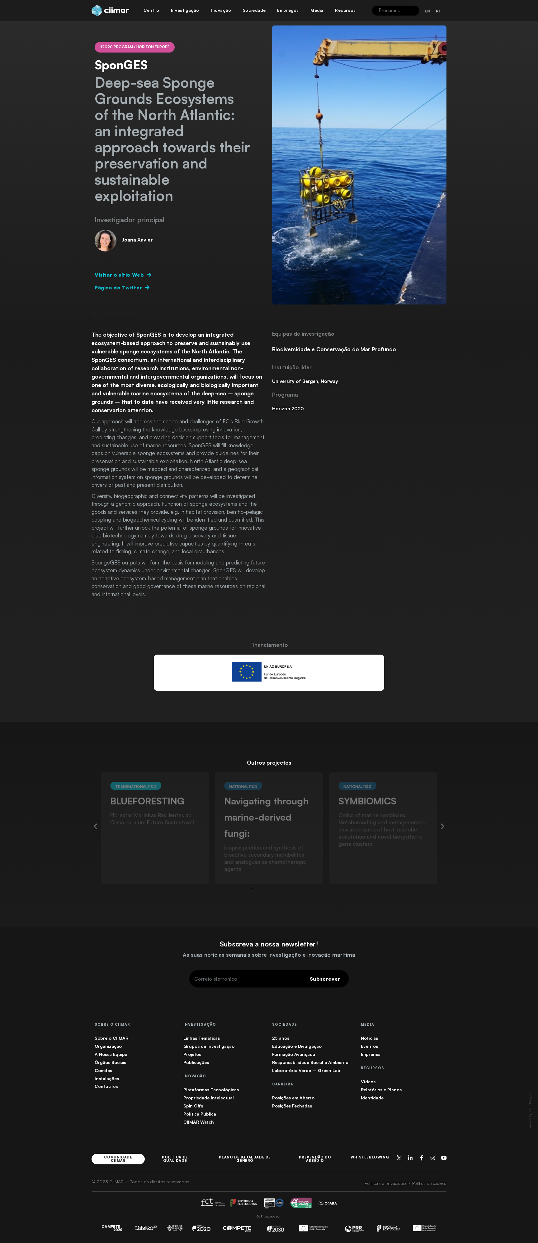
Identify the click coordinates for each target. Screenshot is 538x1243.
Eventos (369, 1046)
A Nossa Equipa (111, 1054)
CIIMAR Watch (198, 1122)
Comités (103, 1070)
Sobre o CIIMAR (111, 1038)
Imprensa (370, 1054)
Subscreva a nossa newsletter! (269, 944)
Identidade (372, 1097)
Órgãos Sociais (110, 1062)
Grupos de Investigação (208, 1046)
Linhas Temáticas (201, 1038)
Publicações (196, 1062)
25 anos (280, 1038)
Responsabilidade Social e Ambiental (311, 1062)
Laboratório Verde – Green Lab (306, 1070)
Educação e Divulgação (297, 1046)
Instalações (107, 1078)
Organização (108, 1046)
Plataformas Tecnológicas (211, 1089)
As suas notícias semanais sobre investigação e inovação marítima (269, 954)
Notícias (369, 1038)
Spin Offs (193, 1105)
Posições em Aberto (293, 1097)
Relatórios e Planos (381, 1089)
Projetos (192, 1054)
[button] (95, 826)
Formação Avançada (293, 1054)
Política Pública (199, 1113)
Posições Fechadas (292, 1105)
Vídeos (368, 1081)
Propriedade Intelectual (208, 1097)
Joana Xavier (137, 240)
